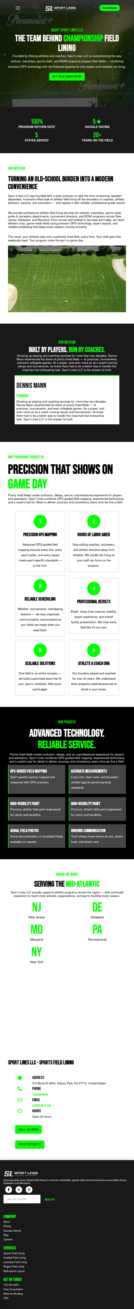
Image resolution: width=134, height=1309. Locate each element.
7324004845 (40, 1094)
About (6, 1221)
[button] (18, 8)
